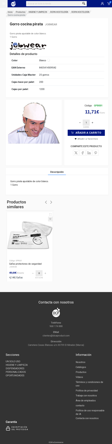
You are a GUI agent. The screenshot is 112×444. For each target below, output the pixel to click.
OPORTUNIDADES (15, 375)
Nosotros (80, 362)
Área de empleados (86, 400)
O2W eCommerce (56, 442)
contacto (80, 405)
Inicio (10, 12)
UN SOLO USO (13, 361)
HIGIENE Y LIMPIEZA (38, 12)
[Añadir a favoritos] (50, 219)
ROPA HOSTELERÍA (59, 12)
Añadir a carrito (88, 132)
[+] (92, 123)
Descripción (57, 172)
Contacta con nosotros (87, 418)
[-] (80, 123)
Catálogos (81, 367)
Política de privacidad (87, 390)
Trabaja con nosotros (86, 395)
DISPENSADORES (15, 368)
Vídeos (79, 377)
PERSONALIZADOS (16, 372)
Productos (20, 12)
